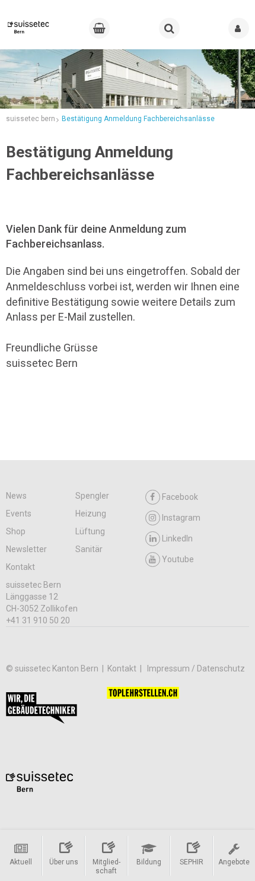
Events (18, 513)
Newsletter (26, 549)
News (16, 495)
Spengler (92, 495)
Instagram (181, 517)
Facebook (180, 497)
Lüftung (90, 531)
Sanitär (89, 549)
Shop (16, 531)
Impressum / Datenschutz (196, 668)
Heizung (90, 513)
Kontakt (20, 567)
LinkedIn (177, 538)
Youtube (178, 559)
